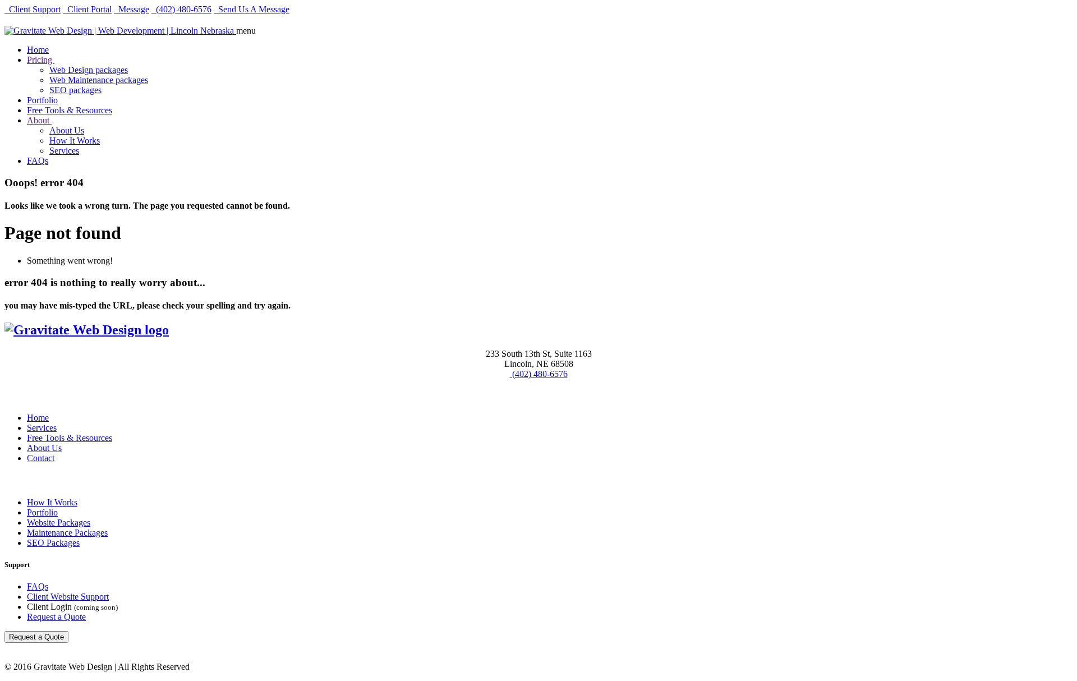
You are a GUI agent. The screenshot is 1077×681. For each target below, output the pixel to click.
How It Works (74, 140)
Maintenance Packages (67, 532)
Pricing (40, 60)
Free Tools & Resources (69, 110)
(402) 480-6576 (181, 9)
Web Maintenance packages (98, 80)
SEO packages (75, 90)
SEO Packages (53, 542)
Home (38, 49)
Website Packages (58, 522)
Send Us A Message (251, 9)
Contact (40, 458)
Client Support (32, 9)
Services (64, 150)
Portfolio (42, 100)
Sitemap (17, 396)
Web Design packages (88, 70)
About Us (66, 130)
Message (131, 9)
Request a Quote (56, 617)
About (39, 120)
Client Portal (87, 9)
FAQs (37, 160)
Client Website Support (68, 596)
